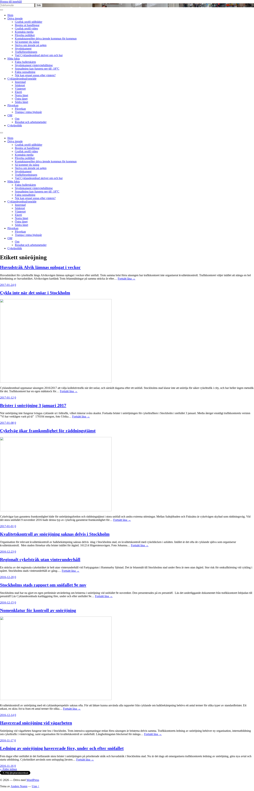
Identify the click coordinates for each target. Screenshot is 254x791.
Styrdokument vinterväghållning (34, 65)
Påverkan (12, 105)
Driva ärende (15, 18)
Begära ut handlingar (27, 25)
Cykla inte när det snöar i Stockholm (35, 292)
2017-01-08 (7, 422)
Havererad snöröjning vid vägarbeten (36, 722)
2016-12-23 (7, 551)
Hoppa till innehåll (11, 1)
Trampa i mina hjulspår (28, 112)
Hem (10, 15)
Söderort (20, 85)
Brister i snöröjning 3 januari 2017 (33, 405)
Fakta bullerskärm (25, 61)
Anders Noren (19, 786)
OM (9, 115)
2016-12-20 (7, 577)
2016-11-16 (7, 765)
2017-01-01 (7, 526)
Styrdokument (23, 48)
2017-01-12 (7, 397)
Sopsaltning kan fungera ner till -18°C (37, 68)
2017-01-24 (7, 284)
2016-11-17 (7, 740)
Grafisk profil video (26, 28)
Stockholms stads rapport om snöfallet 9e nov (43, 585)
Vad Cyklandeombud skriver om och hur (39, 55)
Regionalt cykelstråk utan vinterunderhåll (40, 559)
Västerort (20, 88)
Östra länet (21, 98)
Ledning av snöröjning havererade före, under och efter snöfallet (62, 748)
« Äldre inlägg (8, 769)
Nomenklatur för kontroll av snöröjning (38, 610)
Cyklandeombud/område (21, 78)
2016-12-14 (7, 715)
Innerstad (20, 82)
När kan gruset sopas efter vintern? (35, 75)
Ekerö (18, 92)
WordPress (32, 780)
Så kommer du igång (27, 41)
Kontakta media (24, 31)
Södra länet (21, 102)
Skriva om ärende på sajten (30, 45)
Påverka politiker (25, 35)
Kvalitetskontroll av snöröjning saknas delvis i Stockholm (55, 534)
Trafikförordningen (26, 51)
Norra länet (21, 95)
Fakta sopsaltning (25, 72)
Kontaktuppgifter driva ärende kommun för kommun (46, 38)
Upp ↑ (35, 786)
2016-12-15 (7, 602)
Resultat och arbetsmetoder (30, 122)
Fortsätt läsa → (126, 278)
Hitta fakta (13, 58)
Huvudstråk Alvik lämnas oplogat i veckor (40, 267)
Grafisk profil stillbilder (28, 21)
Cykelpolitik (14, 125)
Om (17, 118)
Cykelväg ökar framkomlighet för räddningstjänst (48, 430)
